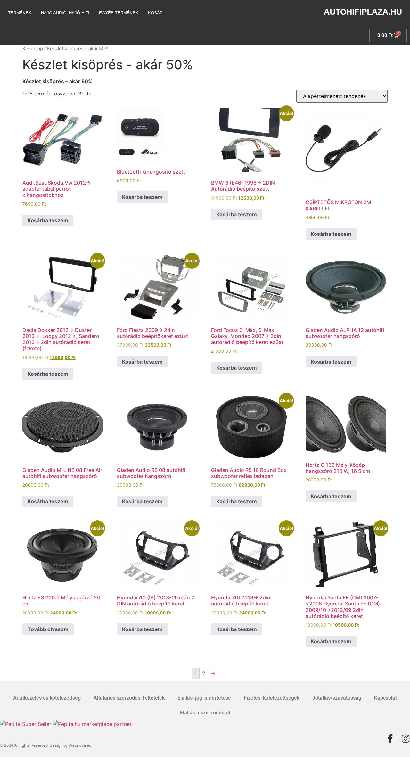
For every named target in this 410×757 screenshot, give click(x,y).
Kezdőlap (32, 49)
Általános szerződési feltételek (129, 698)
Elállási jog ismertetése (204, 698)
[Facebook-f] (390, 738)
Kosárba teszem (48, 220)
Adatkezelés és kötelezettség (47, 698)
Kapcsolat (385, 698)
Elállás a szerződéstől (205, 713)
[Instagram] (405, 738)
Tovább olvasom (48, 629)
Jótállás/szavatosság (336, 698)
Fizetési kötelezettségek (271, 698)
